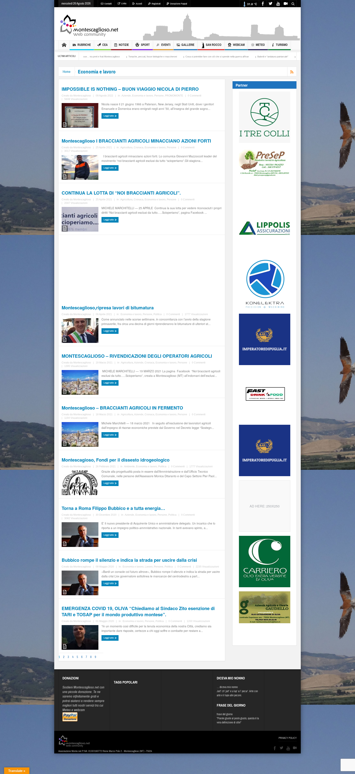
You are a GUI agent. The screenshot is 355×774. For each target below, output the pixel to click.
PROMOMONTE (174, 95)
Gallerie (187, 45)
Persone (159, 95)
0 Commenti (194, 95)
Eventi (165, 45)
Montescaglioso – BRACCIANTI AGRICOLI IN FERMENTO (122, 408)
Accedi (139, 3)
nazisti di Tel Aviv (282, 56)
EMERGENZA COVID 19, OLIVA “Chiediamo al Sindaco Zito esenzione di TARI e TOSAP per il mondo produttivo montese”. (138, 611)
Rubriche (84, 45)
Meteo (260, 45)
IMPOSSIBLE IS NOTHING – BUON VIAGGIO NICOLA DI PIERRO (130, 89)
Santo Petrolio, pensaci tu (252, 56)
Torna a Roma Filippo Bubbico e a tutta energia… (113, 508)
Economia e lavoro (142, 95)
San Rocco (213, 45)
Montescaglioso (82, 95)
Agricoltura (126, 147)
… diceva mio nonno (227, 687)
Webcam (239, 45)
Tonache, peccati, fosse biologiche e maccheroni (96, 56)
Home (66, 72)
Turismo (282, 45)
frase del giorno (225, 714)
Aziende (126, 95)
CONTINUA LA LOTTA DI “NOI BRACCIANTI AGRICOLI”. (121, 193)
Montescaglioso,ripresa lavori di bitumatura (108, 307)
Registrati (156, 3)
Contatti (108, 3)
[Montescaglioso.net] (89, 25)
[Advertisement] (222, 38)
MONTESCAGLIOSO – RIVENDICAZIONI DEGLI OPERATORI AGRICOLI (137, 356)
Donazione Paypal (178, 3)
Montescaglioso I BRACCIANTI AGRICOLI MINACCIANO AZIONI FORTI (136, 141)
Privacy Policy (288, 738)
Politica (157, 314)
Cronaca (138, 147)
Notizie (124, 45)
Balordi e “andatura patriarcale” (216, 56)
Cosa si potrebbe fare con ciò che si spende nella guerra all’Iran (160, 56)
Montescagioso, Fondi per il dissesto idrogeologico (115, 460)
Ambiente (129, 466)
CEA (105, 45)
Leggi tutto (109, 115)
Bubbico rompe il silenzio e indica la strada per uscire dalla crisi (129, 560)
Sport (145, 45)
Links (123, 3)
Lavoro (149, 566)
